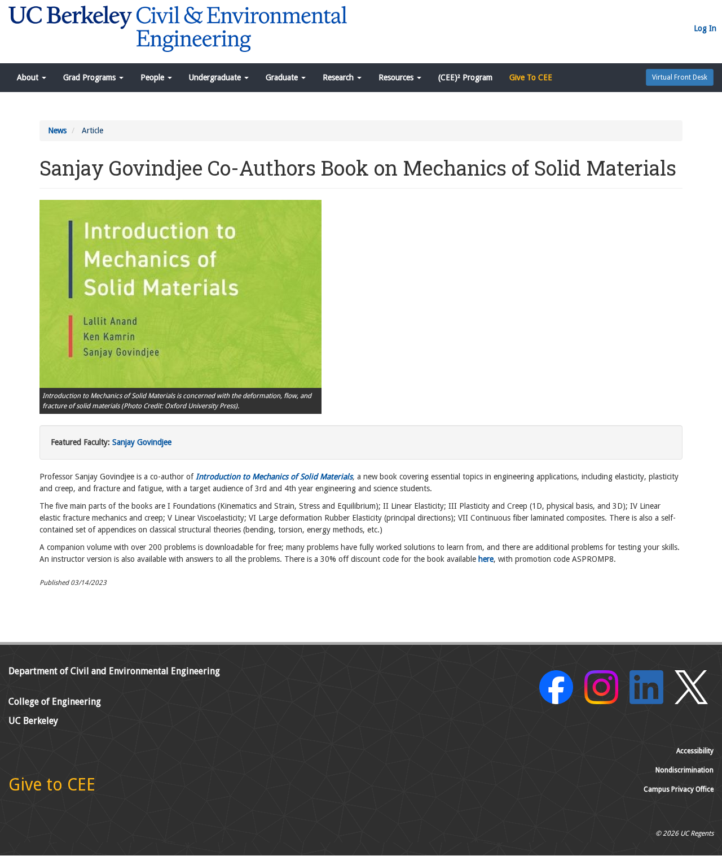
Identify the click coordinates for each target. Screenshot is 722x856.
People (153, 77)
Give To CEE (530, 77)
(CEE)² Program (465, 77)
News (57, 130)
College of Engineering (54, 701)
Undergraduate (216, 77)
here (486, 559)
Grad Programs (90, 77)
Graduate (283, 77)
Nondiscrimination (684, 770)
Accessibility (695, 751)
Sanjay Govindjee (141, 442)
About (29, 77)
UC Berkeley (33, 720)
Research (339, 77)
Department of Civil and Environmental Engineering (114, 671)
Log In (705, 28)
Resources (397, 77)
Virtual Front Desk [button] (679, 77)
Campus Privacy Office (679, 789)
